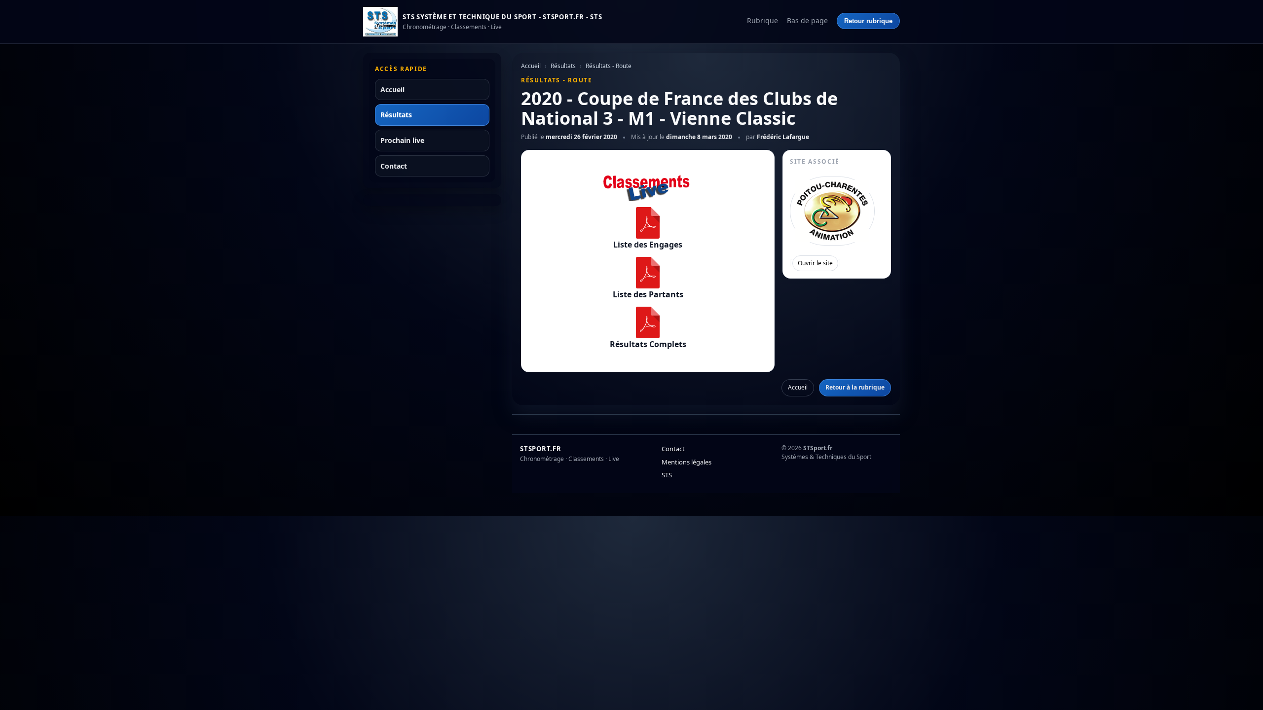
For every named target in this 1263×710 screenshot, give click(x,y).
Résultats (396, 114)
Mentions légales (686, 462)
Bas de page (807, 20)
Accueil (392, 89)
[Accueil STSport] (380, 21)
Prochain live (402, 140)
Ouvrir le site (815, 263)
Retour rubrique (868, 21)
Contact (393, 166)
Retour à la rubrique (855, 387)
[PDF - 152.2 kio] (647, 272)
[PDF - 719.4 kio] (647, 322)
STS (667, 474)
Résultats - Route (609, 66)
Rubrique (762, 20)
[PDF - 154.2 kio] (647, 223)
